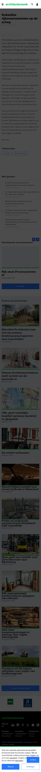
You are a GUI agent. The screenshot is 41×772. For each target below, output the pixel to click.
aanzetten (19, 761)
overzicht (13, 758)
